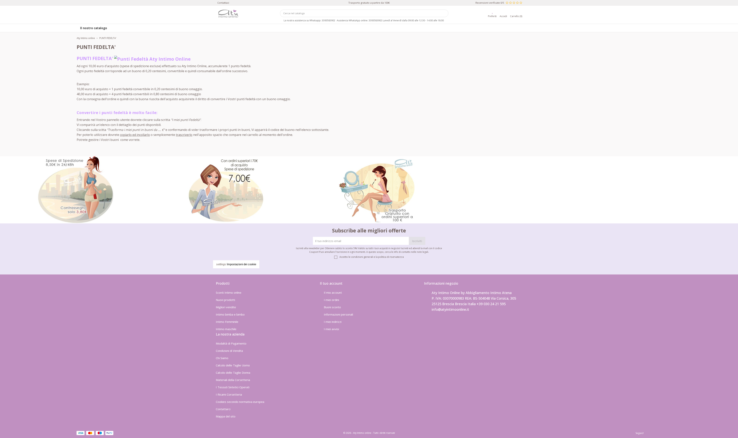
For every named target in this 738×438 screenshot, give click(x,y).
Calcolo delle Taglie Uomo (233, 365)
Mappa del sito (225, 416)
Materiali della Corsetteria (233, 380)
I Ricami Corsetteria (229, 394)
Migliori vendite (226, 307)
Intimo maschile (226, 329)
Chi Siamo (222, 358)
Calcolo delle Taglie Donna (233, 372)
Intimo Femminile (227, 322)
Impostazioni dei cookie (236, 264)
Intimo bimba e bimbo (230, 314)
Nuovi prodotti (225, 300)
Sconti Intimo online (228, 292)
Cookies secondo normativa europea (240, 402)
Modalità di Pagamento (231, 343)
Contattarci (223, 409)
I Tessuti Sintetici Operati (232, 387)
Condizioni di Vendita (229, 351)
